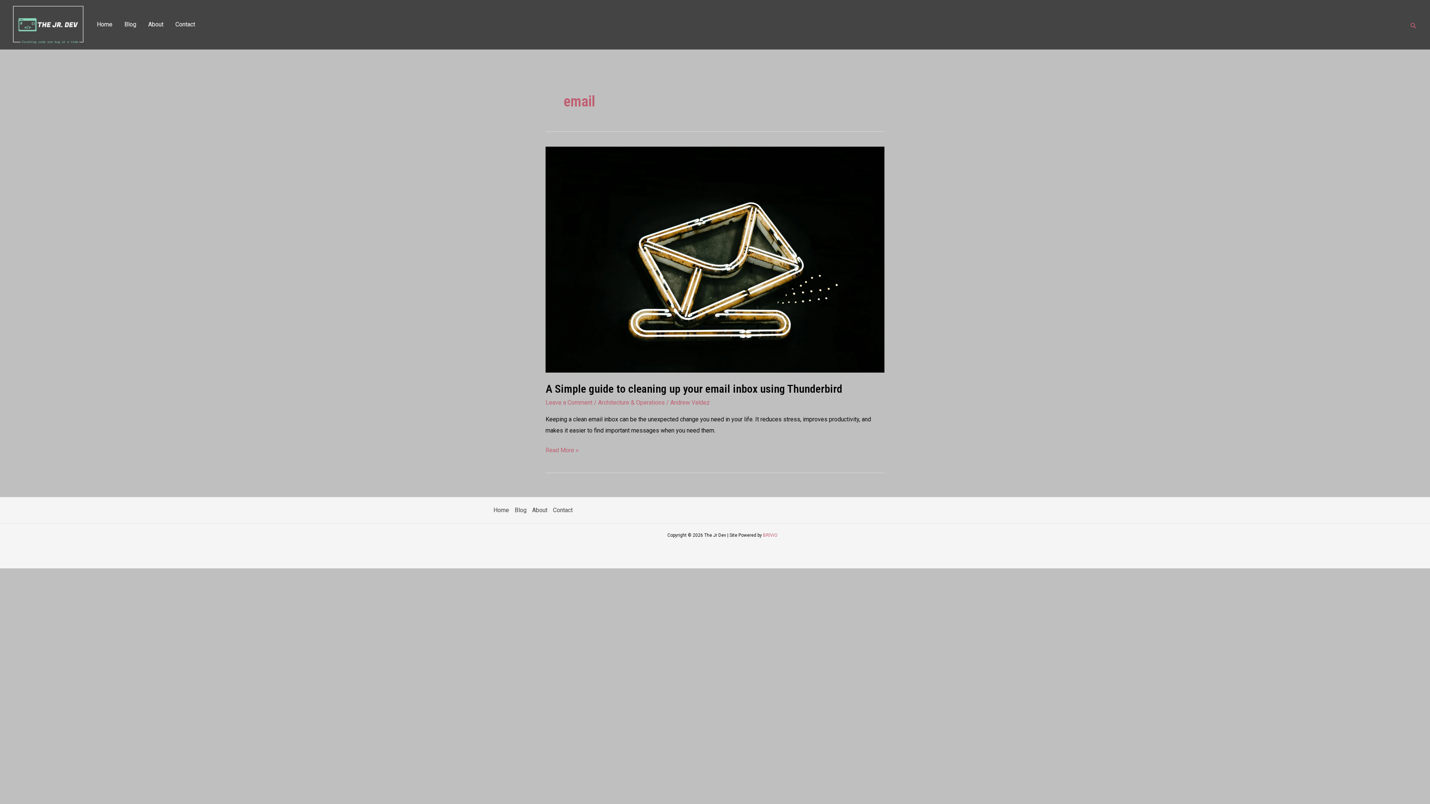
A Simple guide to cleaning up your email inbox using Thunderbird (694, 388)
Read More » (562, 449)
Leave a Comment (569, 402)
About (155, 24)
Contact (185, 24)
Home (104, 24)
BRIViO (770, 535)
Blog (130, 24)
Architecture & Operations (631, 402)
